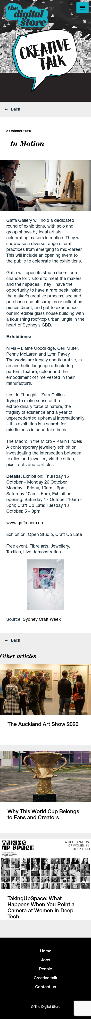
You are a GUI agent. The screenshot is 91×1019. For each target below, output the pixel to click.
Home (45, 950)
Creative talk (45, 977)
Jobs (45, 959)
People (45, 968)
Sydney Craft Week (42, 619)
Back (15, 109)
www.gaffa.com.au (24, 522)
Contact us (45, 986)
